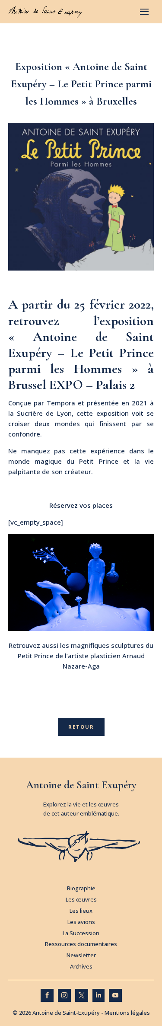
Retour (81, 726)
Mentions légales (127, 1012)
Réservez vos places (81, 505)
